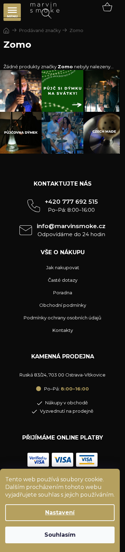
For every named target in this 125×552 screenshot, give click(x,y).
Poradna (62, 292)
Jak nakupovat (62, 267)
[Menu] (12, 12)
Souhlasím (60, 534)
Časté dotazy (62, 280)
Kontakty (62, 330)
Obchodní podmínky (62, 305)
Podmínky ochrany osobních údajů (62, 317)
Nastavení (60, 512)
